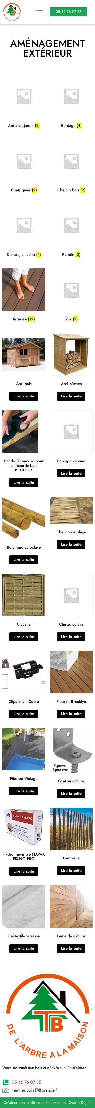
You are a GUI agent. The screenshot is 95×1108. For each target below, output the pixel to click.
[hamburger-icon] (39, 11)
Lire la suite (23, 396)
